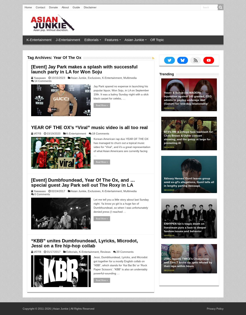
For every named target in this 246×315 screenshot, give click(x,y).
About (65, 7)
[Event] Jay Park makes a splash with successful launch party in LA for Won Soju (84, 69)
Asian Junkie (134, 40)
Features (111, 40)
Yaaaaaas (40, 77)
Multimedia (130, 77)
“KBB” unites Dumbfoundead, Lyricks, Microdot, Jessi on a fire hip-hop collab (84, 243)
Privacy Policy (215, 308)
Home (28, 7)
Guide (76, 7)
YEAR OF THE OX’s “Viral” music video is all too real (89, 127)
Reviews (105, 251)
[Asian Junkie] (51, 22)
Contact (40, 7)
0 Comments (42, 194)
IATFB (37, 133)
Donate (53, 7)
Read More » (102, 105)
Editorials (91, 40)
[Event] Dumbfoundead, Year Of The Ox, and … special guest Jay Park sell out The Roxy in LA (83, 182)
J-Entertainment (68, 40)
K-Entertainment (39, 40)
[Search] (221, 7)
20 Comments (125, 251)
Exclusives (94, 77)
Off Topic (157, 40)
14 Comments (43, 80)
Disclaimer (90, 7)
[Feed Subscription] (153, 58)
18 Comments (100, 133)
